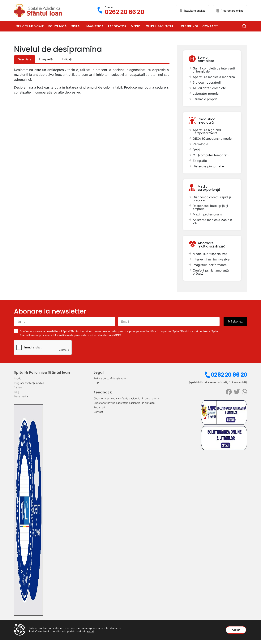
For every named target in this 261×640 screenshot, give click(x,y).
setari (90, 631)
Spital (76, 26)
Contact (210, 26)
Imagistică (95, 26)
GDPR (97, 382)
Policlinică (57, 26)
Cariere (18, 387)
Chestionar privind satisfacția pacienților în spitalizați (125, 402)
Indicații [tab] (67, 59)
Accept (236, 630)
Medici (136, 26)
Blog (16, 391)
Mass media (21, 396)
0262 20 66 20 (229, 375)
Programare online (232, 10)
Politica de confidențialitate (110, 378)
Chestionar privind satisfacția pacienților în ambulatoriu (126, 398)
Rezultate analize (194, 10)
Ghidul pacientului (161, 26)
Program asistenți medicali (29, 382)
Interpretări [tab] (46, 59)
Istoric (17, 378)
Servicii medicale (30, 26)
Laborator (117, 26)
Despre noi (189, 26)
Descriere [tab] (24, 59)
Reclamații (99, 407)
